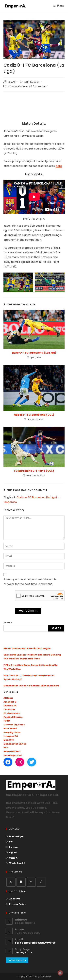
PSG (5, 748)
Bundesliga (16, 836)
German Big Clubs (14, 725)
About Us (14, 899)
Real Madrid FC (12, 752)
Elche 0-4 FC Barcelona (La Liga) (34, 353)
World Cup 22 (17, 863)
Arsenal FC (9, 702)
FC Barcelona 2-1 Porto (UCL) (34, 471)
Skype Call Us (17, 960)
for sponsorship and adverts (35, 943)
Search (7, 623)
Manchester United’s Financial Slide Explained (31, 686)
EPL (11, 842)
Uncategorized (12, 755)
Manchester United (15, 744)
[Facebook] (7, 762)
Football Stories (13, 717)
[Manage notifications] (60, 972)
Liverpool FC (10, 736)
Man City (8, 740)
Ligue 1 (13, 853)
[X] (11, 882)
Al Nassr (8, 698)
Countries (9, 709)
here (59, 166)
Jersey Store (23, 952)
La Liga (13, 847)
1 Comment (40, 86)
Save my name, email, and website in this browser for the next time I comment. (29, 582)
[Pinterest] (41, 882)
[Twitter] (31, 762)
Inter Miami (10, 729)
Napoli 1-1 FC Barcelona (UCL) (34, 415)
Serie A (13, 858)
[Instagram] (19, 762)
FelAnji (12, 82)
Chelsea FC (10, 706)
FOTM (6, 721)
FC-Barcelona (16, 86)
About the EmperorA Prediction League (27, 649)
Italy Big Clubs (11, 732)
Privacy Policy (17, 904)
